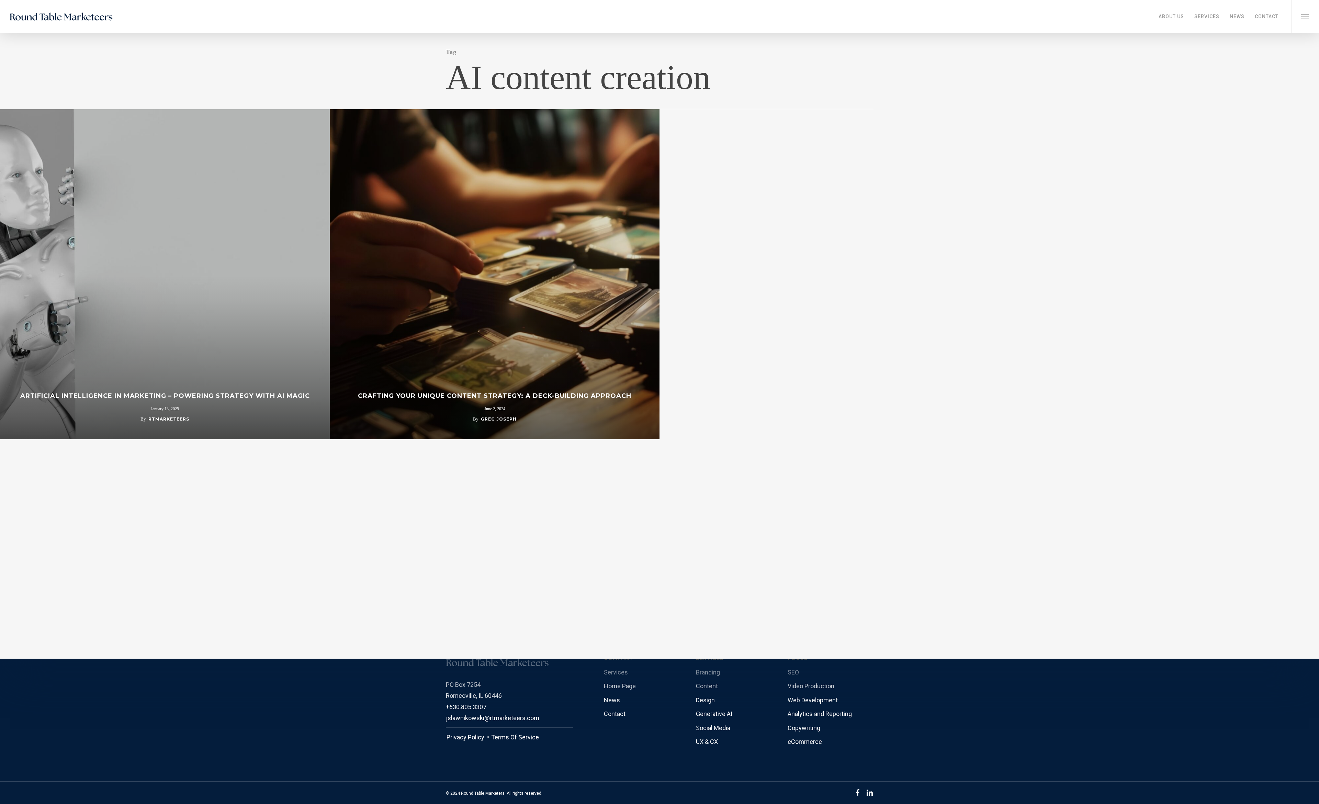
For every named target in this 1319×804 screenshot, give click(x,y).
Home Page (620, 686)
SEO (793, 672)
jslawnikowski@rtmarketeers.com (492, 718)
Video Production (811, 686)
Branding (708, 672)
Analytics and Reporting (820, 713)
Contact (614, 713)
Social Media (713, 728)
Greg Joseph (499, 419)
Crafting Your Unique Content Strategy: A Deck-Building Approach (494, 396)
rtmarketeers (168, 419)
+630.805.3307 (466, 707)
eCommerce (805, 741)
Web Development (813, 700)
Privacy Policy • (468, 737)
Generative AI (714, 713)
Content (707, 686)
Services (616, 672)
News (612, 700)
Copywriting (804, 728)
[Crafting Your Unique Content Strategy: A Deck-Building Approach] (495, 274)
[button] (1305, 16)
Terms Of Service (514, 737)
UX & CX (707, 741)
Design (705, 700)
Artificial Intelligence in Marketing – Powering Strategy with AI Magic (165, 396)
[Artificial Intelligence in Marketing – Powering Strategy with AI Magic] (165, 274)
